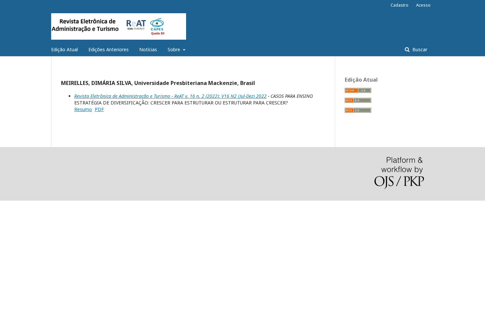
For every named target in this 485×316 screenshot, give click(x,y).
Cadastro (399, 5)
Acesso (423, 5)
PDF (99, 109)
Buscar (419, 49)
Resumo (83, 109)
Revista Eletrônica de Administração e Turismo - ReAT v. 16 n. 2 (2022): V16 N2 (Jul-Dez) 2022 (170, 96)
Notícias (148, 49)
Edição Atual (64, 49)
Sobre (174, 49)
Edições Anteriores (108, 49)
